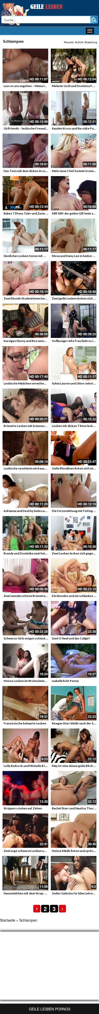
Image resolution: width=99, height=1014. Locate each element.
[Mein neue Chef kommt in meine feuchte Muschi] (73, 151)
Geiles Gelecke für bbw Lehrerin (74, 893)
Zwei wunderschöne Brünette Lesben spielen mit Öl (40, 596)
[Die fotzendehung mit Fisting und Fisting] (73, 491)
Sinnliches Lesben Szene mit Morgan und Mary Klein (39, 256)
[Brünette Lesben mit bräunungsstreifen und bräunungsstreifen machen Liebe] (25, 406)
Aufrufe (79, 42)
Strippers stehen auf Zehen (23, 808)
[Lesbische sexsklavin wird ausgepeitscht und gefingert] (25, 448)
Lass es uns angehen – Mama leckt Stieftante (34, 86)
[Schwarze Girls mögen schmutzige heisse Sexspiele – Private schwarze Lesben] (25, 618)
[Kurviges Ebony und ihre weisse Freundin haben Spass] (25, 321)
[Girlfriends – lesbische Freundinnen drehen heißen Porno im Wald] (25, 108)
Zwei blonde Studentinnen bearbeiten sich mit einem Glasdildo (47, 298)
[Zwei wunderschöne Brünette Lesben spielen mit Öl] (25, 576)
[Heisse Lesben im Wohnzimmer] (25, 661)
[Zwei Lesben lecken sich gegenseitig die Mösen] (73, 533)
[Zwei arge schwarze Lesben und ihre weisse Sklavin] (25, 830)
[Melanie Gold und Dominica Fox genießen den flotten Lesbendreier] (73, 66)
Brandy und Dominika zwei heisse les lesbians (35, 553)
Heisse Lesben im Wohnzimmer (25, 681)
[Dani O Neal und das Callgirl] (73, 618)
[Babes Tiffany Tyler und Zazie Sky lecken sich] (25, 193)
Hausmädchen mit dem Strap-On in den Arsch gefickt (40, 893)
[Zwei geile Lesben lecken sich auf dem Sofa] (73, 278)
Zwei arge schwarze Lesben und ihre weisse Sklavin (39, 851)
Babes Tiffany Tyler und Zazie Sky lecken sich (35, 213)
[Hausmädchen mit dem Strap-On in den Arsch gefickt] (25, 873)
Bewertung (91, 42)
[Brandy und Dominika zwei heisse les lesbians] (25, 533)
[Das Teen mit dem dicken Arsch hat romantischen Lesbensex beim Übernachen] (25, 151)
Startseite (7, 920)
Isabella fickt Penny (65, 681)
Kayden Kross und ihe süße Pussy (75, 128)
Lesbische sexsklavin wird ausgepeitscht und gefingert (41, 468)
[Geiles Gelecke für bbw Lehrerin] (73, 873)
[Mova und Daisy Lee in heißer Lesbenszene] (73, 236)
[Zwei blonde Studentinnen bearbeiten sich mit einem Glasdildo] (25, 278)
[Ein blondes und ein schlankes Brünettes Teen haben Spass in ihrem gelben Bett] (73, 576)
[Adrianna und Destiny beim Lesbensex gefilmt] (25, 491)
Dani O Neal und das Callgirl (71, 638)
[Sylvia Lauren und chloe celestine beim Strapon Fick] (73, 363)
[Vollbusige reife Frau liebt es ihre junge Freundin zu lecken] (73, 321)
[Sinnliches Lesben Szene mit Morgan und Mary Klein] (25, 236)
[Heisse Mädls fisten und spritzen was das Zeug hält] (73, 830)
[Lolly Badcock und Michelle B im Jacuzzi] (25, 746)
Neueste (69, 42)
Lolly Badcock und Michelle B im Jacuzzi (31, 766)
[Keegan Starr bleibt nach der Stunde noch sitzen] (73, 703)
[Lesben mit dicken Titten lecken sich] (73, 406)
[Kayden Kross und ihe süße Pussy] (73, 108)
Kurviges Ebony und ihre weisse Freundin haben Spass (41, 341)
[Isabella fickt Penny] (73, 661)
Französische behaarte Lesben (25, 723)
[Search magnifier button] (93, 19)
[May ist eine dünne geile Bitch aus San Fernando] (73, 746)
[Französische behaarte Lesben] (25, 703)
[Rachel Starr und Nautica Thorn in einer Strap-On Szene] (73, 788)
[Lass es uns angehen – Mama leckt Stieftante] (25, 66)
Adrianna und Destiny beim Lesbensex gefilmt (35, 511)
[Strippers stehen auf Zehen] (25, 788)
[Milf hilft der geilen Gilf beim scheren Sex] (73, 193)
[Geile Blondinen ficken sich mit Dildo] (73, 448)
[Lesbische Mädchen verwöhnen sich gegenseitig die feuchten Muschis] (25, 363)
